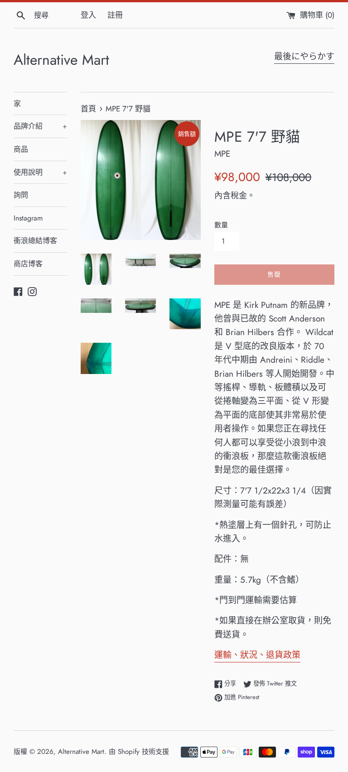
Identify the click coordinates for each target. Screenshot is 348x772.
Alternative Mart (61, 60)
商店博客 (28, 264)
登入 (88, 15)
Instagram (28, 218)
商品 (21, 149)
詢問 (21, 195)
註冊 (115, 15)
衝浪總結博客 (35, 240)
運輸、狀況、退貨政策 (257, 655)
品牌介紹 (40, 126)
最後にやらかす (304, 56)
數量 (221, 225)
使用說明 (40, 172)
